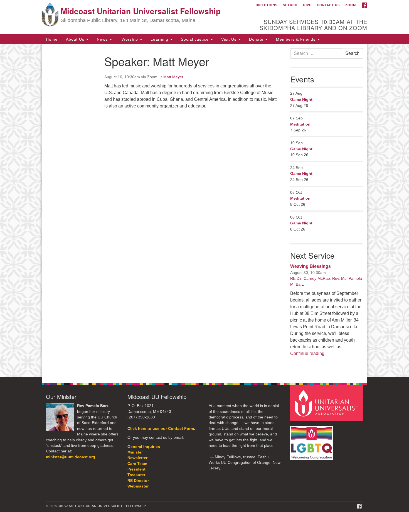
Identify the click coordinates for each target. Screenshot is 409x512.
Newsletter (137, 458)
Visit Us (229, 39)
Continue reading (307, 353)
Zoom (350, 5)
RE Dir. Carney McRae (310, 278)
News (103, 39)
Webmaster (138, 486)
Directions (266, 5)
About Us (76, 39)
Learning (160, 39)
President (136, 469)
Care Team (137, 464)
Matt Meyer (173, 77)
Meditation (300, 124)
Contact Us (328, 5)
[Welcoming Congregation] (312, 440)
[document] (204, 210)
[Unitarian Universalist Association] (327, 403)
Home (52, 39)
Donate (257, 39)
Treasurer (136, 475)
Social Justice (195, 39)
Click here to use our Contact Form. (161, 429)
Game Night (301, 99)
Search (290, 5)
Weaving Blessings (310, 266)
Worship (129, 39)
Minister (135, 452)
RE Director (138, 481)
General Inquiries (143, 447)
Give (307, 5)
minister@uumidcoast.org (70, 457)
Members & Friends (296, 39)
